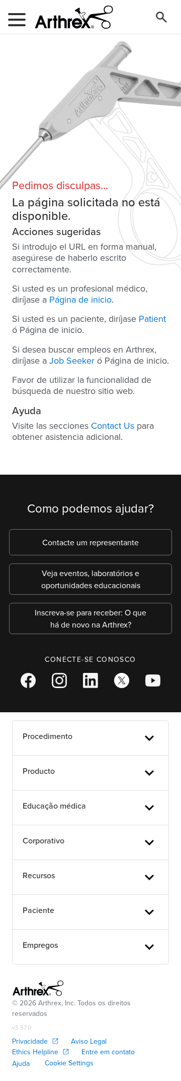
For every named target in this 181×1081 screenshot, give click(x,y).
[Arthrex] (70, 17)
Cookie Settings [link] (69, 1063)
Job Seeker (72, 360)
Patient (152, 318)
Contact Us (112, 425)
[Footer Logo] (38, 988)
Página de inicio (80, 299)
